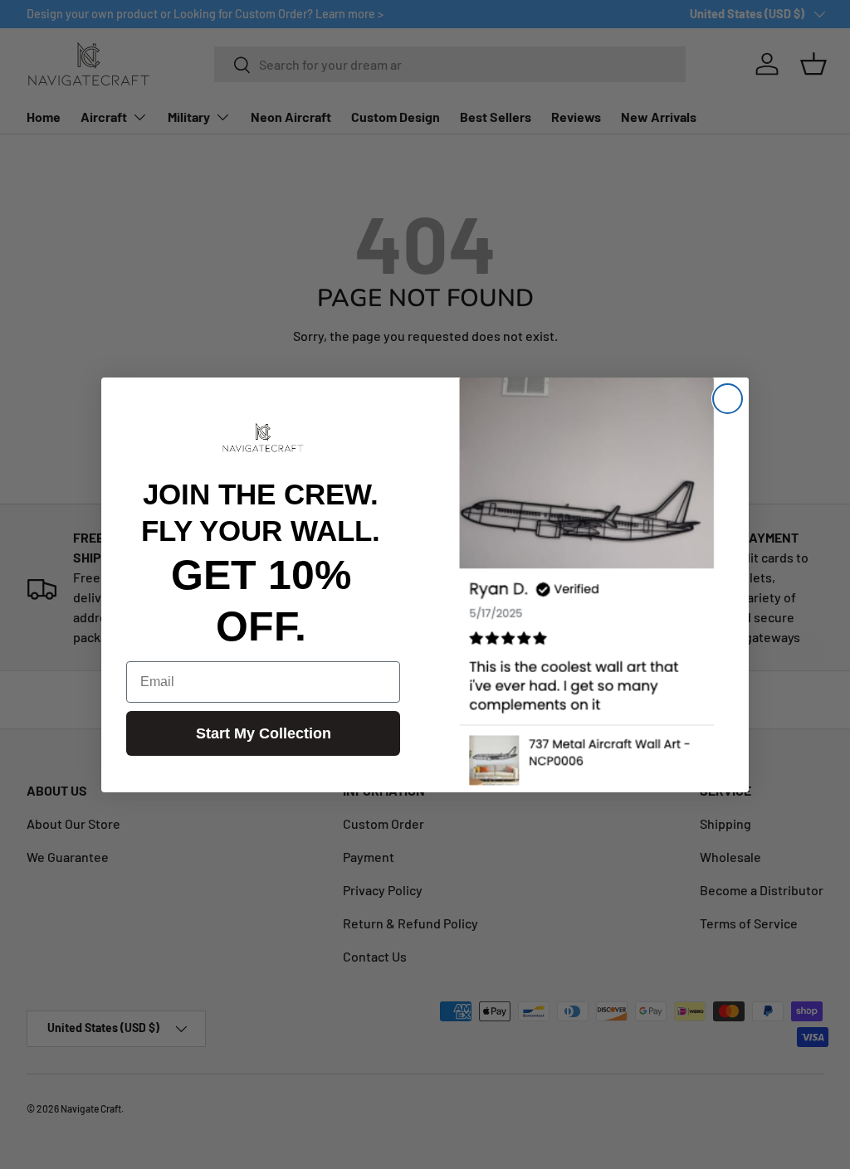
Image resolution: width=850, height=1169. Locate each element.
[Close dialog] (727, 398)
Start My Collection (263, 733)
